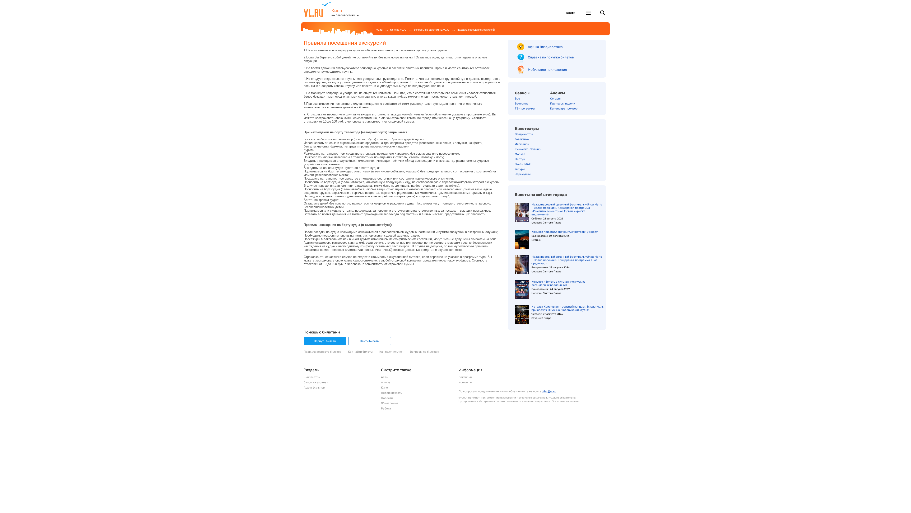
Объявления (389, 403)
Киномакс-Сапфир (527, 149)
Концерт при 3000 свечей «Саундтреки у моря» (564, 231)
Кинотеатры (527, 128)
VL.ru (317, 9)
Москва (520, 154)
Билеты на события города (541, 194)
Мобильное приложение (547, 70)
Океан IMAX (523, 164)
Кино (336, 11)
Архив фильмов (314, 387)
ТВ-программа (525, 108)
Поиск (602, 13)
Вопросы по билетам (424, 351)
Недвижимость (391, 392)
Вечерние (521, 103)
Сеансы (522, 93)
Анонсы (557, 93)
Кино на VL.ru (398, 29)
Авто (384, 377)
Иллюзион (522, 144)
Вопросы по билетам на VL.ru (432, 29)
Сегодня (556, 98)
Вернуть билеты (325, 341)
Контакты (465, 382)
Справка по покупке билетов (551, 57)
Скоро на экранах (316, 382)
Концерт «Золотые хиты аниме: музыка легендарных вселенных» (558, 283)
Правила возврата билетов (322, 351)
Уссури (520, 169)
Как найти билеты (360, 351)
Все (517, 98)
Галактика (522, 139)
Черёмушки (522, 174)
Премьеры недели (562, 103)
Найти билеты (369, 341)
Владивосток (524, 134)
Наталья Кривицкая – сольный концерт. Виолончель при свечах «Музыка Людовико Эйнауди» (567, 308)
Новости (387, 398)
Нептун (520, 159)
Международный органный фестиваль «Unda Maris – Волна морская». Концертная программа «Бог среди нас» (566, 260)
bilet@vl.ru (549, 391)
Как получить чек (391, 351)
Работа (386, 408)
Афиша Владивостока (545, 47)
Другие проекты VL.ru (588, 13)
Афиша (385, 382)
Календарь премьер (563, 108)
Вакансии (465, 377)
